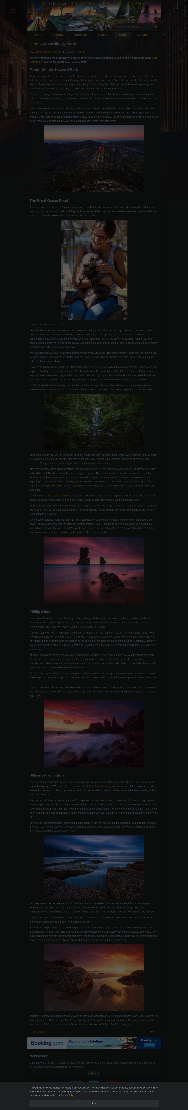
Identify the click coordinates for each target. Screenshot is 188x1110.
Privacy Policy (67, 1095)
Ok (94, 1103)
